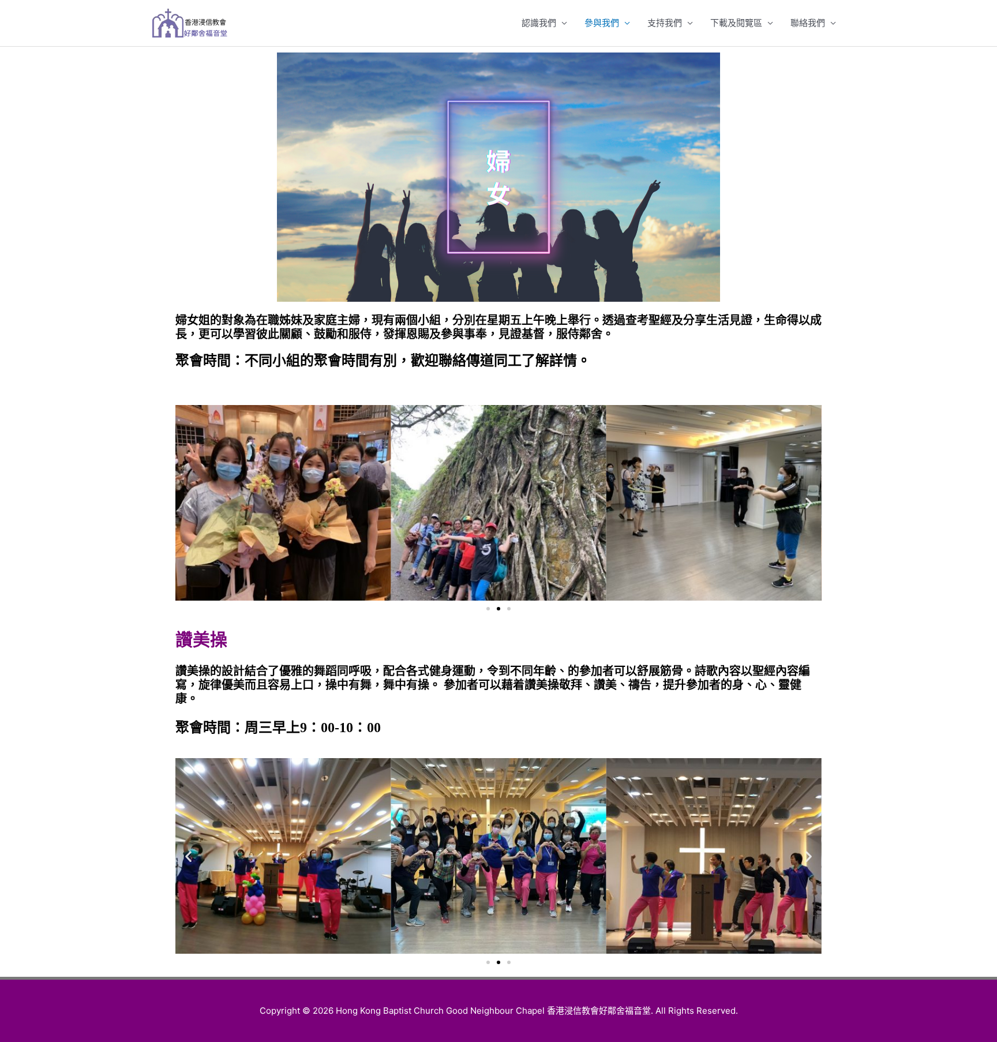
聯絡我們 (807, 22)
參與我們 (601, 22)
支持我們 (664, 22)
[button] (488, 608)
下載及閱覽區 (736, 22)
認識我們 (539, 22)
